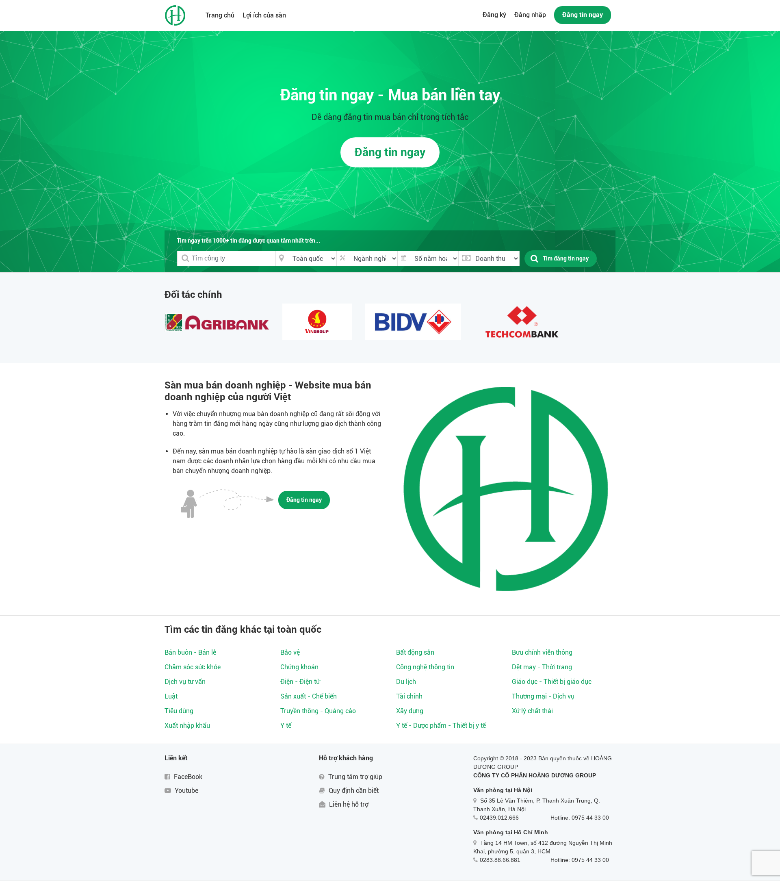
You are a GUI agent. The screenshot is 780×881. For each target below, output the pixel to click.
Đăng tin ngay (582, 15)
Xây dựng (409, 711)
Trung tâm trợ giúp (354, 777)
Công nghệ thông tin (425, 667)
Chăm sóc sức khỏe (193, 667)
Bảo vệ (290, 652)
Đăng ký (494, 15)
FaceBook (187, 777)
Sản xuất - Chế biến (308, 696)
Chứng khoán (299, 667)
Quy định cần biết (353, 790)
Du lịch (406, 682)
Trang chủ (220, 15)
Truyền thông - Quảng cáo (318, 711)
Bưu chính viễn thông (542, 652)
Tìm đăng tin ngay (566, 258)
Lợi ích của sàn (264, 15)
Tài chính (409, 696)
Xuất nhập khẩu (187, 725)
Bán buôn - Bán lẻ (190, 652)
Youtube (185, 790)
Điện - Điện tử (300, 682)
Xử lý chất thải (532, 711)
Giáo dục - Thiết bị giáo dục (552, 682)
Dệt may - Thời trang (542, 667)
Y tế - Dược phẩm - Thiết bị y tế (441, 725)
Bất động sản (415, 652)
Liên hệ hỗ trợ (347, 804)
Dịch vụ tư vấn (185, 682)
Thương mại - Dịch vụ (543, 696)
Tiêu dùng (179, 711)
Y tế (285, 725)
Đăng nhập (530, 15)
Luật (171, 696)
